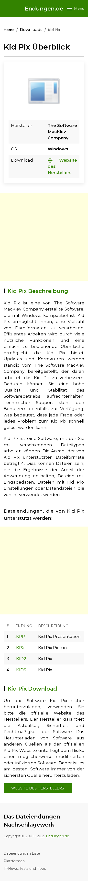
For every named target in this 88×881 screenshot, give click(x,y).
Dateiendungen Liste (22, 853)
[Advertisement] (44, 237)
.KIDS (20, 669)
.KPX (19, 647)
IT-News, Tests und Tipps (25, 868)
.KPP (20, 636)
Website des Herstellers (37, 788)
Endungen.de (44, 8)
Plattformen (14, 861)
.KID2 (20, 658)
